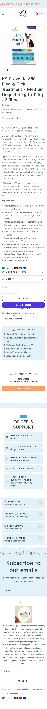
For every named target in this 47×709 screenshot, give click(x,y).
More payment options (23, 308)
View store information (13, 319)
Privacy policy (36, 689)
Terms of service (11, 694)
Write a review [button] (23, 388)
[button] (3, 13)
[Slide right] (8, 70)
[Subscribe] (41, 590)
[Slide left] (3, 70)
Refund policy (22, 689)
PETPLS (11, 689)
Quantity (5, 287)
